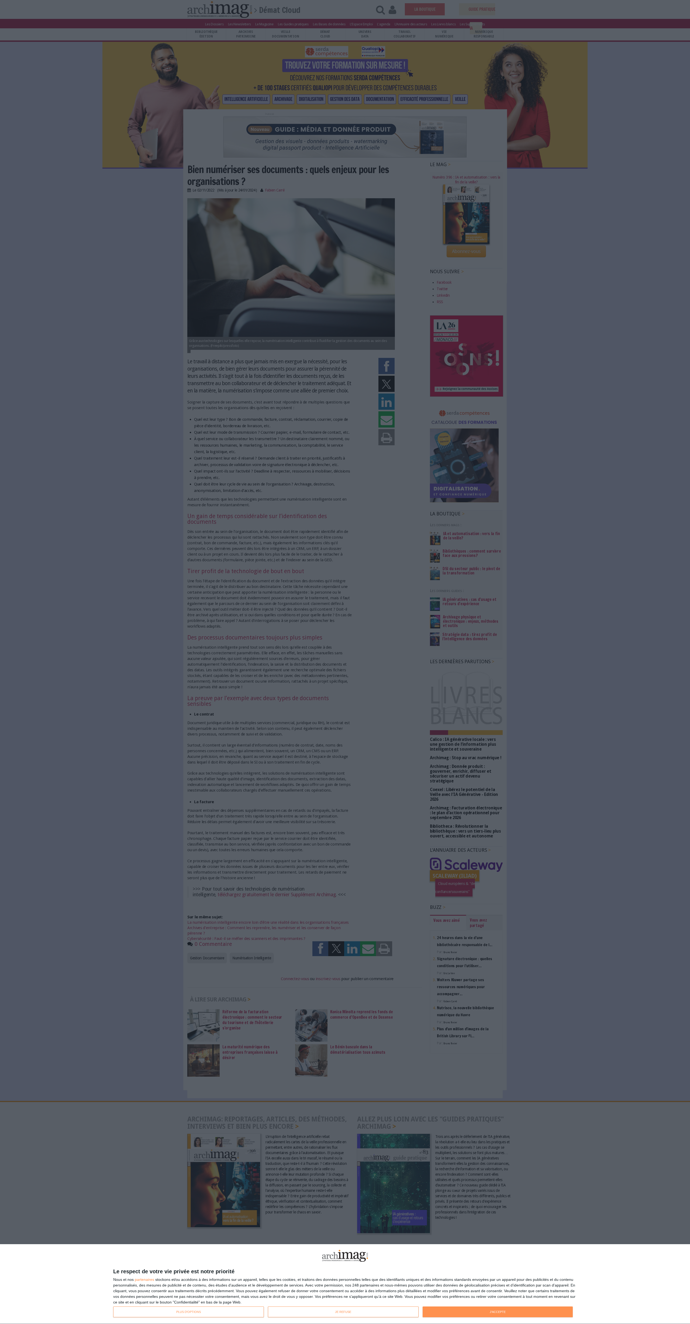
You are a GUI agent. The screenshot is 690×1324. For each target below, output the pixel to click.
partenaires (144, 1279)
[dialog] (345, 1284)
